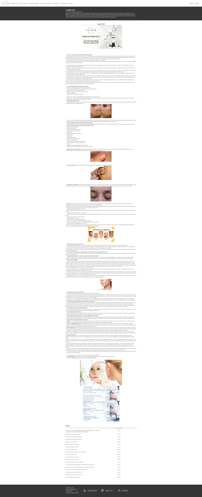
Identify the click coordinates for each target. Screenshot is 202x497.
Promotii (71, 3)
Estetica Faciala (23, 3)
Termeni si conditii (69, 487)
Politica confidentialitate (71, 489)
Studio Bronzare (63, 3)
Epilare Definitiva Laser (45, 3)
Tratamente (55, 3)
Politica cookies (69, 491)
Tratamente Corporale (33, 3)
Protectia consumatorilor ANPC (72, 492)
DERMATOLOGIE (14, 3)
